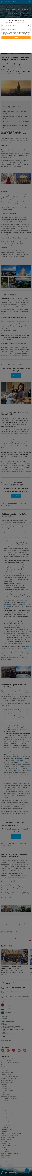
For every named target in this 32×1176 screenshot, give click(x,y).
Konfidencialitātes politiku (9, 34)
